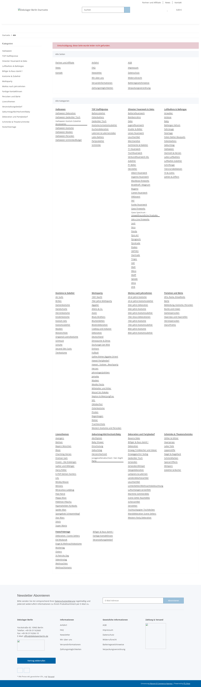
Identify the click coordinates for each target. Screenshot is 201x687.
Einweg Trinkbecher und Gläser (142, 450)
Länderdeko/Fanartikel (138, 478)
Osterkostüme (98, 408)
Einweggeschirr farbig (138, 454)
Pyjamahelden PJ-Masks (66, 505)
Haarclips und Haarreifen (175, 316)
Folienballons (98, 117)
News (167, 2)
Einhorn (95, 348)
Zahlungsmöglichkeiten (102, 88)
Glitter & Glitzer (171, 438)
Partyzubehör (98, 141)
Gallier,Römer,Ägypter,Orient (105, 356)
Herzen (95, 368)
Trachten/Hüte (98, 424)
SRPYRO (135, 251)
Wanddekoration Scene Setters (142, 513)
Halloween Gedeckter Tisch (68, 117)
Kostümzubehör (63, 324)
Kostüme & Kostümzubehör (104, 125)
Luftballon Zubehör (173, 161)
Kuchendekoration (100, 129)
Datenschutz (133, 72)
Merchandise (134, 141)
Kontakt (178, 2)
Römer (95, 420)
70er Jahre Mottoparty (102, 301)
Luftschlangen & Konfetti (139, 489)
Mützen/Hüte (62, 332)
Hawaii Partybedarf (100, 360)
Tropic (134, 259)
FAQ (93, 67)
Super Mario (61, 525)
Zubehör (132, 161)
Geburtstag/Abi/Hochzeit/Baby (16, 111)
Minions (59, 485)
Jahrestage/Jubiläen (101, 372)
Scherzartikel (134, 501)
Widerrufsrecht (135, 77)
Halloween (169, 149)
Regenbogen (97, 416)
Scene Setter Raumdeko (139, 497)
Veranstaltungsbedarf (103, 539)
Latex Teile (169, 446)
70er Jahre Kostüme (137, 320)
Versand (51, 676)
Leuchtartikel (134, 137)
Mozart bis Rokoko (100, 392)
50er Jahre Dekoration (138, 305)
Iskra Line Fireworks (140, 219)
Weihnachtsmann (64, 567)
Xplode (134, 279)
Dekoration (97, 332)
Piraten (95, 412)
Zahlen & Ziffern (171, 176)
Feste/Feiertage (9, 127)
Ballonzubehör (98, 113)
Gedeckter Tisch (99, 121)
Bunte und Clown (172, 309)
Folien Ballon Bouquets (174, 137)
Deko (130, 121)
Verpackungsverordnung (139, 88)
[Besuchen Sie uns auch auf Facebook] (20, 670)
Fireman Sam (62, 458)
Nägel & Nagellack (172, 454)
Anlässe (167, 117)
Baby (166, 121)
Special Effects (170, 462)
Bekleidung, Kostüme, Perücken (178, 305)
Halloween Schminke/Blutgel (69, 140)
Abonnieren (173, 600)
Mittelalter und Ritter (101, 388)
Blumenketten (98, 320)
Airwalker (168, 113)
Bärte (166, 301)
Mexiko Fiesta (98, 384)
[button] (162, 10)
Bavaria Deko (134, 438)
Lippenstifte (169, 450)
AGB (130, 62)
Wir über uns (98, 77)
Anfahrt (95, 62)
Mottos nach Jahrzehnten (13, 86)
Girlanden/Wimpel (136, 466)
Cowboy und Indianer (101, 328)
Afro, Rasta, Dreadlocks (174, 297)
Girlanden (132, 462)
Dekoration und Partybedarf (15, 116)
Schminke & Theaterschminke (15, 122)
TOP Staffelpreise (10, 56)
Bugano (134, 188)
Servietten (132, 505)
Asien (94, 313)
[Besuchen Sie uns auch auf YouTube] (27, 670)
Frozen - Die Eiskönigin (66, 462)
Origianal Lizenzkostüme (67, 336)
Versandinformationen (102, 82)
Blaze (58, 450)
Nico (133, 227)
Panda (134, 231)
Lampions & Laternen (138, 474)
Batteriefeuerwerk (136, 113)
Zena (133, 283)
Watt (133, 267)
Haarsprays (169, 442)
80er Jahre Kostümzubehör (140, 332)
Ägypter (95, 305)
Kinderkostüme (62, 316)
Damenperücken (171, 313)
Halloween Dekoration (66, 113)
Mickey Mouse (62, 482)
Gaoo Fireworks (138, 208)
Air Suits (59, 297)
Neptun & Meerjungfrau (103, 396)
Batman (59, 442)
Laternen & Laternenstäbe (104, 133)
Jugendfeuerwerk (136, 125)
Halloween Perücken (65, 136)
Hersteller (132, 168)
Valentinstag (61, 559)
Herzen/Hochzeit (99, 454)
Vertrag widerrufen (36, 660)
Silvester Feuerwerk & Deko (14, 61)
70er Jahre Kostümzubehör (140, 324)
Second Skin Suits (64, 348)
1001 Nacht (97, 297)
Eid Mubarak (61, 539)
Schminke (96, 145)
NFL (93, 400)
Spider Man (61, 509)
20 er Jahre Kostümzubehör (140, 301)
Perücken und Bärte (11, 96)
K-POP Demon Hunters (66, 474)
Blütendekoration (100, 324)
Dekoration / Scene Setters (68, 535)
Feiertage (168, 133)
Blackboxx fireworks (140, 180)
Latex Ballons (98, 137)
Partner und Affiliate (151, 2)
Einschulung (97, 446)
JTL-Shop (186, 683)
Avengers (60, 438)
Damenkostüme (63, 305)
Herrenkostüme (63, 313)
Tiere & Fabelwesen (173, 168)
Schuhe (59, 344)
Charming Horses (63, 454)
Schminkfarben (171, 458)
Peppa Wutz (61, 497)
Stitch (58, 521)
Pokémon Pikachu (64, 501)
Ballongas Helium (172, 125)
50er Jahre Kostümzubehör (140, 313)
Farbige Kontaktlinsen (103, 535)
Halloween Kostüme (65, 128)
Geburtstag (169, 145)
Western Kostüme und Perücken (106, 428)
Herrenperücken (171, 320)
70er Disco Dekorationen (139, 316)
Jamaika (95, 376)
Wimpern (168, 466)
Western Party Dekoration (139, 517)
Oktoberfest (97, 404)
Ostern (59, 551)
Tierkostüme (61, 352)
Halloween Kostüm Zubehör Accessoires (68, 122)
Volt (133, 263)
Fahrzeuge (169, 129)
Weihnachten (62, 563)
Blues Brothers (98, 316)
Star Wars (60, 517)
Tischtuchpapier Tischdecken (141, 509)
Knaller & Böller (135, 129)
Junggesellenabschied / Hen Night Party (107, 459)
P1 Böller (132, 164)
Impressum (133, 67)
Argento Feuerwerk (140, 176)
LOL (57, 478)
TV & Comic (169, 172)
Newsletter (97, 72)
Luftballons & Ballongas (13, 66)
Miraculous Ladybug (65, 489)
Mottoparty (7, 81)
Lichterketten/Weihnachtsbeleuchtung (145, 485)
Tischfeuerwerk (135, 153)
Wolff (133, 275)
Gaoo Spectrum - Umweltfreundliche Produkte (144, 214)
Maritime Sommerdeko (138, 493)
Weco (133, 271)
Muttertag (60, 547)
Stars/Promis (170, 324)
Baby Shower (98, 442)
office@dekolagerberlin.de (36, 636)
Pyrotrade (135, 243)
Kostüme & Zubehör (11, 76)
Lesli (133, 223)
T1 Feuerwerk (134, 149)
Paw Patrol (60, 493)
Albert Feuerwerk (139, 172)
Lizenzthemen (8, 101)
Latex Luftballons (172, 157)
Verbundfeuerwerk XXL (138, 157)
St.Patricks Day (62, 555)
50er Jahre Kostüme (137, 309)
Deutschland (97, 336)
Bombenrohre (134, 117)
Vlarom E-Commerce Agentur (161, 683)
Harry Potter (61, 470)
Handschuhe (61, 309)
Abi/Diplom (97, 438)
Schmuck (60, 340)
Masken (59, 328)
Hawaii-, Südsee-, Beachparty (105, 364)
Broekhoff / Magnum (140, 184)
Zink (133, 287)
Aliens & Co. (97, 309)
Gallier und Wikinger (65, 466)
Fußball (95, 352)
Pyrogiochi (136, 239)
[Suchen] (127, 10)
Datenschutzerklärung (65, 601)
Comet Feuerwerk (139, 192)
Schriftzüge (169, 164)
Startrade (135, 255)
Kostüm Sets (61, 320)
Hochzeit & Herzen (172, 153)
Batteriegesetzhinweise (138, 82)
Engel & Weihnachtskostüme (69, 543)
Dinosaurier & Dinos (101, 340)
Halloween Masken (64, 132)
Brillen (59, 301)
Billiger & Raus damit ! (138, 442)
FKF (132, 200)
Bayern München (63, 446)
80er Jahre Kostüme (137, 328)
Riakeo (134, 247)
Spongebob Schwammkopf (68, 513)
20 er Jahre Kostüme (137, 297)
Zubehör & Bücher (172, 470)
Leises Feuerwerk (136, 133)
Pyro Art (135, 235)
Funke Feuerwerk (139, 204)
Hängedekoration (136, 470)
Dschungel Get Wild (101, 344)
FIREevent (135, 196)
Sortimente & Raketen (138, 145)
